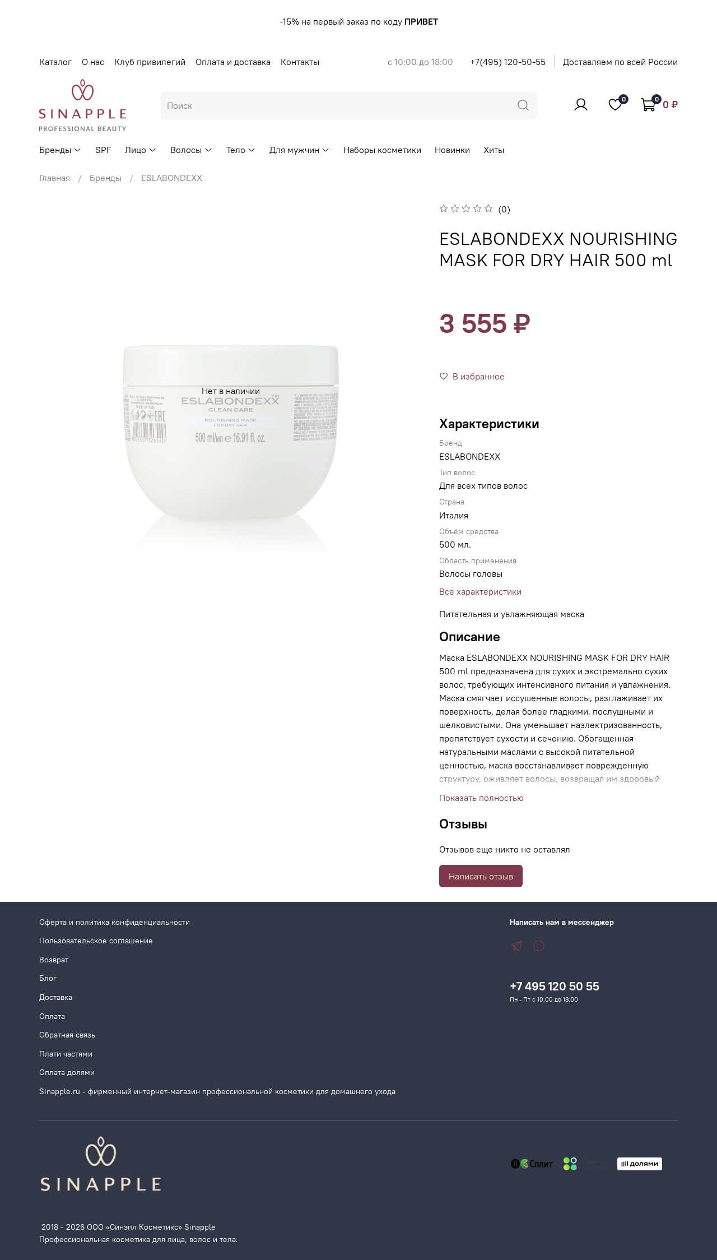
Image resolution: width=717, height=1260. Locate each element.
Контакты (300, 61)
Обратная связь (67, 1035)
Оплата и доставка (233, 61)
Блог (48, 978)
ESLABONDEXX (171, 177)
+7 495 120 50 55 (554, 986)
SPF (103, 149)
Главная (54, 177)
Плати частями (65, 1054)
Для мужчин (294, 149)
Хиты (493, 149)
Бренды (55, 149)
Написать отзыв (481, 876)
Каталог (55, 61)
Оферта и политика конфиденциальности (114, 922)
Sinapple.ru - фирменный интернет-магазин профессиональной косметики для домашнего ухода (217, 1091)
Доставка (55, 997)
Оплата (52, 1016)
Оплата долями (67, 1072)
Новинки (452, 149)
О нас (93, 61)
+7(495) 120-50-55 (508, 61)
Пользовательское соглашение (96, 940)
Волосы (186, 149)
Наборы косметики (382, 149)
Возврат (53, 960)
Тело (235, 149)
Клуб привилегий (149, 61)
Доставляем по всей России (620, 61)
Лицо (135, 149)
